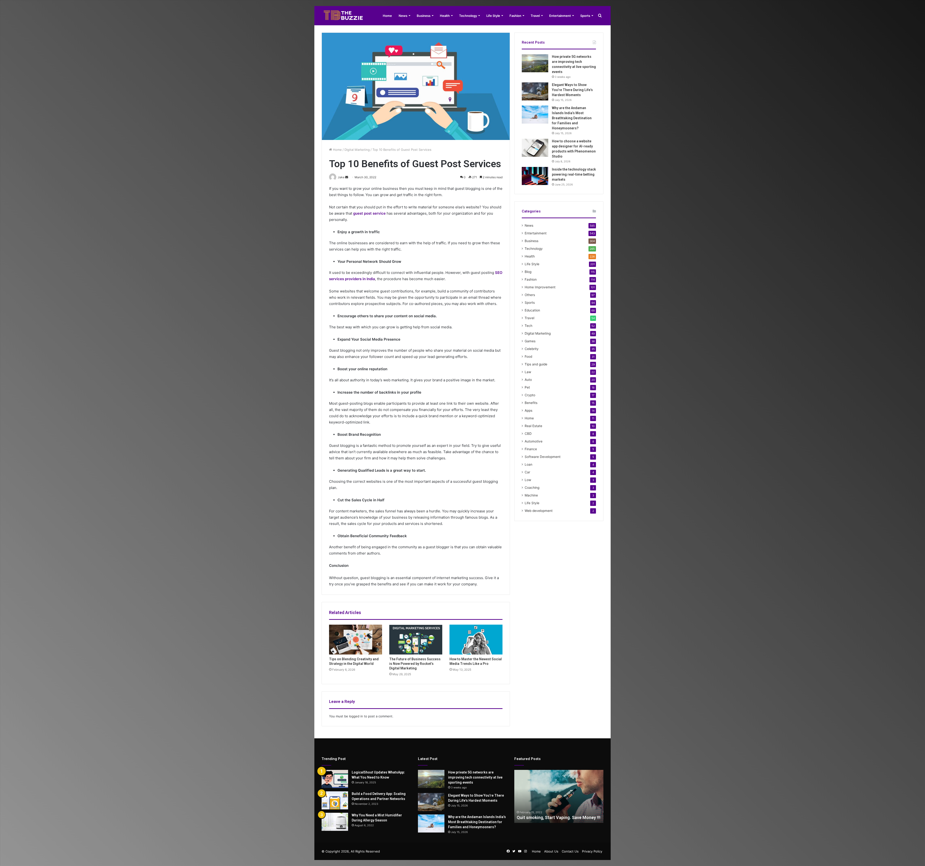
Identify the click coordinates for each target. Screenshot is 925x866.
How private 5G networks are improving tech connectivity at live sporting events (475, 777)
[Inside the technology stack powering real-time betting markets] (535, 176)
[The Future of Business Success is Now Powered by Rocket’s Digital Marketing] (415, 639)
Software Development (543, 457)
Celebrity (532, 349)
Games (530, 341)
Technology (468, 16)
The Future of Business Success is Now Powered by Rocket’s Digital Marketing (415, 663)
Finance (531, 449)
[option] (558, 796)
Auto (528, 380)
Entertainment (560, 16)
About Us (551, 851)
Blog (528, 272)
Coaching (532, 487)
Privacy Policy (592, 851)
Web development (539, 511)
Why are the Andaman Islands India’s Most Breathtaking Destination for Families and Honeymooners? (572, 118)
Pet (527, 387)
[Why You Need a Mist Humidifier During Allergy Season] (335, 822)
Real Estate (533, 426)
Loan (528, 464)
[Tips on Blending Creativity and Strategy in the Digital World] (355, 639)
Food (528, 356)
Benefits (531, 403)
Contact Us (570, 851)
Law (528, 372)
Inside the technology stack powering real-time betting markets (574, 174)
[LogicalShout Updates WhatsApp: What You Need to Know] (335, 779)
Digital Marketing (357, 150)
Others (530, 295)
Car (527, 472)
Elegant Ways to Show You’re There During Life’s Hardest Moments (572, 90)
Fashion (515, 16)
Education (532, 310)
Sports (585, 16)
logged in (356, 716)
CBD (528, 434)
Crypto (530, 395)
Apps (528, 410)
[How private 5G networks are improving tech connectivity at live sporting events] (535, 63)
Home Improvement (540, 287)
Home (387, 16)
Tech (528, 326)
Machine (531, 495)
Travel (535, 16)
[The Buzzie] (343, 16)
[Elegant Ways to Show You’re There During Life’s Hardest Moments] (535, 91)
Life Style (493, 16)
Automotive (533, 441)
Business (423, 16)
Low (528, 480)
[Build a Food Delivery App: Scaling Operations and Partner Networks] (335, 800)
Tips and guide (536, 364)
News (403, 16)
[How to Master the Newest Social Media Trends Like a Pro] (475, 639)
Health (445, 16)
